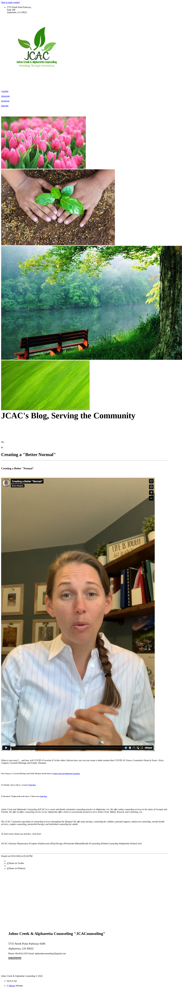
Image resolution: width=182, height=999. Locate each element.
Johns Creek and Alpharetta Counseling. (66, 773)
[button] (14, 958)
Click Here (32, 785)
